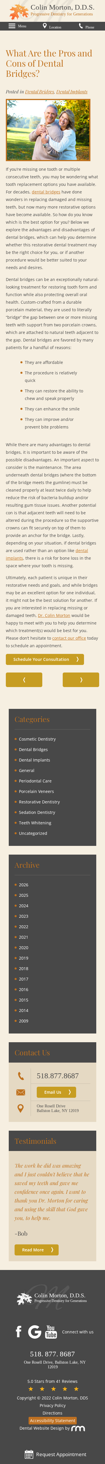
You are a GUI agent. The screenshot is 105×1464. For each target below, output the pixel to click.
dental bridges (46, 192)
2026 (23, 884)
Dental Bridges (39, 91)
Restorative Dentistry (39, 802)
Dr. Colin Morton (54, 615)
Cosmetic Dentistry (37, 739)
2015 (23, 1000)
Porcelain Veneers (36, 791)
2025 (23, 895)
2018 (23, 968)
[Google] (36, 1332)
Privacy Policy (53, 1405)
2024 (23, 905)
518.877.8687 (58, 1076)
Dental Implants (72, 91)
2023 (23, 916)
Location (54, 27)
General (26, 770)
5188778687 (52, 1354)
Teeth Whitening (35, 823)
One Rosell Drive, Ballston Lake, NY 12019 (54, 1364)
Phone (89, 27)
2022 (23, 926)
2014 (23, 1010)
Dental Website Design (42, 1428)
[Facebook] (18, 1331)
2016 (23, 989)
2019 (23, 958)
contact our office (69, 638)
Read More (33, 1250)
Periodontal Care (35, 781)
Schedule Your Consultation (41, 659)
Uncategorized (33, 833)
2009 (23, 1021)
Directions (52, 1413)
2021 (23, 937)
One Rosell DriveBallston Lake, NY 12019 (58, 1108)
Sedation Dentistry (37, 812)
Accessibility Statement (52, 1420)
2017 (23, 979)
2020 (23, 947)
